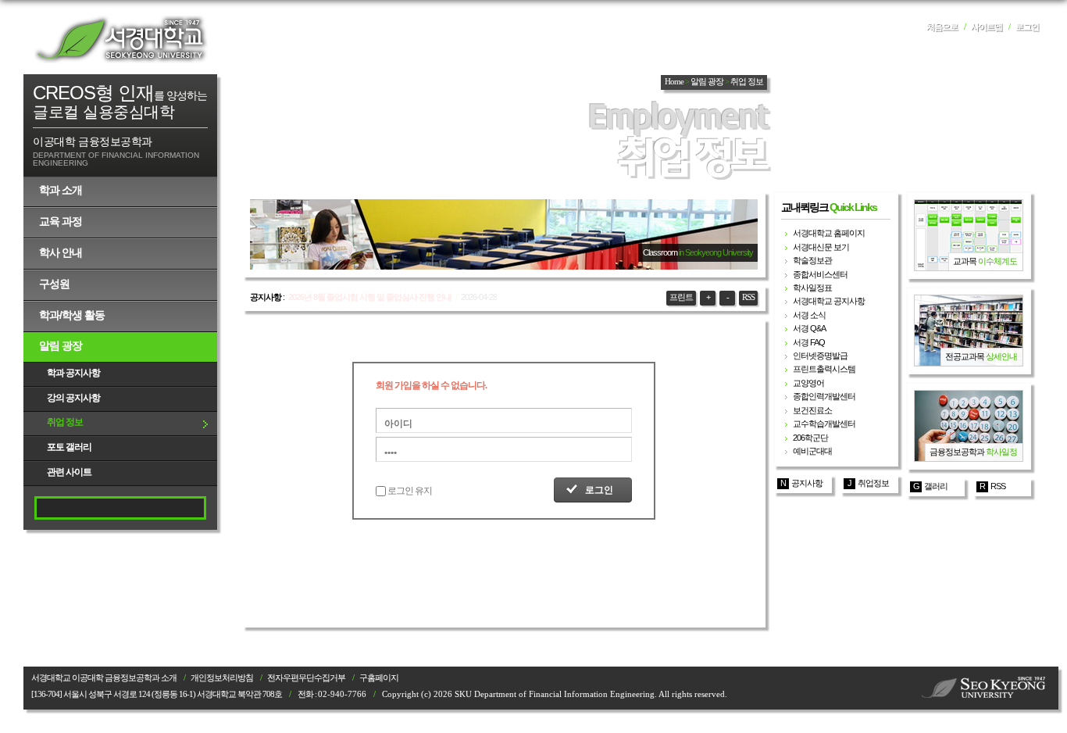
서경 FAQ (809, 342)
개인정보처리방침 (222, 678)
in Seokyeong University (716, 252)
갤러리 (935, 486)
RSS (748, 297)
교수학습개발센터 (824, 423)
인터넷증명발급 (820, 355)
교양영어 (808, 383)
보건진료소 (812, 410)
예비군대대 (812, 451)
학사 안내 (60, 252)
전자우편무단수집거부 (306, 678)
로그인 (1027, 27)
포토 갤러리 (69, 447)
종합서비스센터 (820, 274)
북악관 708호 (259, 694)
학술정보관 (812, 260)
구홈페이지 (378, 678)
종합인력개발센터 (824, 396)
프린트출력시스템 (824, 369)
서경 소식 (809, 315)
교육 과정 (60, 221)
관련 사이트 (69, 472)
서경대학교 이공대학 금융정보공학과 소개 (104, 678)
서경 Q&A (809, 328)
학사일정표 (812, 287)
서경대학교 (121, 39)
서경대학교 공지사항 (829, 301)
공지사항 (807, 483)
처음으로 (942, 27)
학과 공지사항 (73, 372)
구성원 (54, 283)
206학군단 (810, 437)
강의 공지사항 (73, 397)
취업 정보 (65, 422)
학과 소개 (60, 190)
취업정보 (873, 483)
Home (674, 81)
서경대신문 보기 (821, 247)
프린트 (681, 297)
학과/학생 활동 (72, 315)
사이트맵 (986, 27)
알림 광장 (60, 345)
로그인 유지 (409, 490)
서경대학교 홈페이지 (829, 233)
